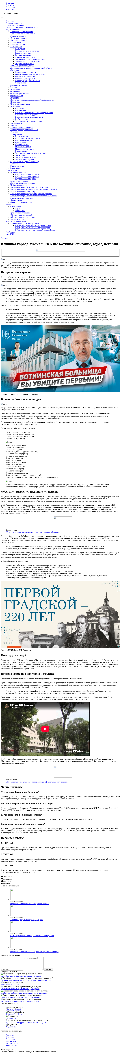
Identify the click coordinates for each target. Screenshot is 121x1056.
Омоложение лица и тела (25, 57)
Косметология (16, 47)
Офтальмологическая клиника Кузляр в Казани (29, 904)
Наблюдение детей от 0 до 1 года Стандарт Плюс (35, 230)
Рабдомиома (11, 1027)
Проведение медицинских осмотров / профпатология (32, 100)
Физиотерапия (16, 134)
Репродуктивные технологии (22, 198)
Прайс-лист (10, 232)
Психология (15, 106)
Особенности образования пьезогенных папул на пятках (24, 993)
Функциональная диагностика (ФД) (24, 162)
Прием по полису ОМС (15, 25)
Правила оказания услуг (15, 23)
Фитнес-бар (20, 211)
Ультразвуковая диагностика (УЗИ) (24, 130)
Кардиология (15, 42)
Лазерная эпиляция (23, 55)
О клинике (10, 21)
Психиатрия (15, 102)
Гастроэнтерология (18, 36)
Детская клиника (12, 1043)
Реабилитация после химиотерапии (24, 192)
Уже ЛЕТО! (10, 234)
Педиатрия (14, 98)
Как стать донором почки (11, 984)
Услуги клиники (12, 30)
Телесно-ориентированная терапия (29, 121)
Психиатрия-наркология (20, 104)
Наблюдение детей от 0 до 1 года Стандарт (32, 228)
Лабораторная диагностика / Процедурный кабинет (31, 68)
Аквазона (9, 204)
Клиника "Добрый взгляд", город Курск (26, 920)
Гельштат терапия (22, 111)
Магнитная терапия (23, 147)
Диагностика (11, 1041)
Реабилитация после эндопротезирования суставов (31, 194)
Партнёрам (10, 5)
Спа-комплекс (16, 206)
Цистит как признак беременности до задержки (20, 989)
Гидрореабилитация (18, 172)
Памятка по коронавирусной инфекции (22, 27)
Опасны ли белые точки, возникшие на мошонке (21, 997)
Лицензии (10, 3)
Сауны (17, 209)
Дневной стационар (18, 40)
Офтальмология (16, 96)
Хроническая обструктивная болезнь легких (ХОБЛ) (27, 1023)
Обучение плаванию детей (21, 215)
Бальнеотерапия (21, 136)
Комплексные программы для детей (24, 223)
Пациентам (10, 7)
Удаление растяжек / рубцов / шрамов (30, 59)
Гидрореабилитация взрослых (27, 177)
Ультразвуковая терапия (24, 160)
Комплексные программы (16, 221)
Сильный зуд (11, 1018)
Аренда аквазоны (17, 219)
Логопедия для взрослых (25, 79)
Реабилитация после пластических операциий (29, 187)
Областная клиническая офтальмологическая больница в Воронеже (33, 532)
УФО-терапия (20, 155)
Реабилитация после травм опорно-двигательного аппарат (34, 189)
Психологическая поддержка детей (29, 117)
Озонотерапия (21, 151)
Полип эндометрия (13, 1010)
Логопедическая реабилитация (22, 183)
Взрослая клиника (13, 1046)
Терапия (13, 125)
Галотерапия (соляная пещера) (27, 138)
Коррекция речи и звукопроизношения (30, 74)
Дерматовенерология (18, 38)
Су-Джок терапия (22, 119)
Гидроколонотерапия (23, 140)
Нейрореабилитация (18, 185)
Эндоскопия (15, 168)
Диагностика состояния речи (27, 72)
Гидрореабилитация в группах (27, 174)
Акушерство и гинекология (21, 32)
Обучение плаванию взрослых (22, 217)
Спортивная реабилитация (21, 202)
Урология (14, 132)
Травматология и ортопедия (21, 128)
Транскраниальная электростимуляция (30, 153)
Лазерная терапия (22, 145)
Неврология (15, 89)
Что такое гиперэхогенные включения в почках (20, 1001)
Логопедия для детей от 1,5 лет (27, 81)
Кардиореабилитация (19, 181)
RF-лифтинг (20, 49)
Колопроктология (17, 44)
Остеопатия (15, 91)
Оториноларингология (19, 93)
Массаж (13, 87)
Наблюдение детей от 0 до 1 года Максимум (33, 226)
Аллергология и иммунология (22, 34)
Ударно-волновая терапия (25, 157)
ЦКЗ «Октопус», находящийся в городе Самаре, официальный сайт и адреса (36, 782)
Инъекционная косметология (27, 51)
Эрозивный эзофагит (14, 1014)
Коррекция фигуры (23, 53)
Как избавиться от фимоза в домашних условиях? (21, 976)
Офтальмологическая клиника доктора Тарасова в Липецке (34, 952)
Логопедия (14, 70)
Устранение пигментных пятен (27, 62)
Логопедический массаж (25, 76)
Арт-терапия (20, 108)
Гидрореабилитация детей (25, 179)
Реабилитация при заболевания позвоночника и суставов (33, 196)
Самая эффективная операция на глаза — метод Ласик (32, 936)
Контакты (10, 9)
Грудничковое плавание (20, 213)
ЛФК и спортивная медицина (22, 66)
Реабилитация (16, 123)
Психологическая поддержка (26, 115)
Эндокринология (17, 166)
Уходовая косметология (24, 64)
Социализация (16, 200)
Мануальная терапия (18, 85)
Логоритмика (20, 83)
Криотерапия (20, 142)
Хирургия (14, 164)
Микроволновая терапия (25, 149)
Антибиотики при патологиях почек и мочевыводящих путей (26, 980)
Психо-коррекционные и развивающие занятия (34, 113)
